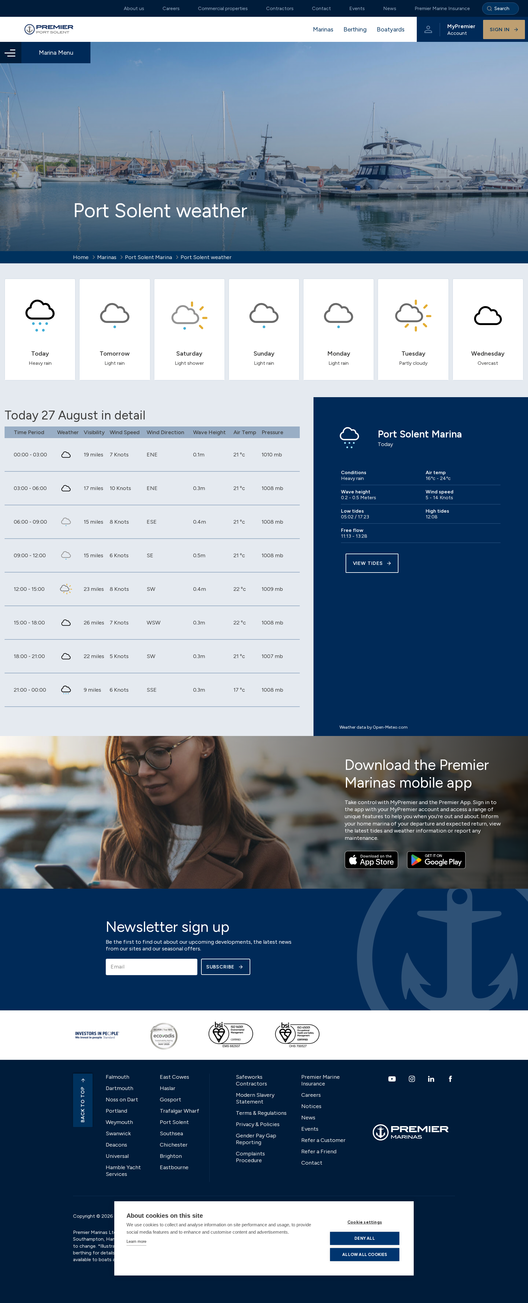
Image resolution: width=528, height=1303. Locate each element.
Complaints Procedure (250, 1157)
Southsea (171, 1133)
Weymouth (119, 1122)
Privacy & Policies (258, 1124)
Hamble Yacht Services (123, 1170)
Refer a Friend (318, 1151)
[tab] (40, 329)
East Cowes (174, 1077)
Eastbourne (174, 1167)
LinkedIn (432, 1079)
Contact (321, 8)
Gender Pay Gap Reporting (256, 1139)
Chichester (174, 1144)
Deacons (116, 1144)
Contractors (280, 8)
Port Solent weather (206, 257)
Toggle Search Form (500, 8)
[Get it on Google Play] (436, 860)
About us (134, 8)
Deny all (364, 1238)
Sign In (500, 29)
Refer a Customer (323, 1140)
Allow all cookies (364, 1254)
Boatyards (391, 29)
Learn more (136, 1241)
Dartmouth (119, 1088)
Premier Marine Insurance (442, 8)
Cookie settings (364, 1222)
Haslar (167, 1088)
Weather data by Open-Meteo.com (373, 727)
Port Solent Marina (148, 257)
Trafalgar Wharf (179, 1110)
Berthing (355, 29)
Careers (171, 8)
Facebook (451, 1079)
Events (357, 8)
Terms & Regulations (261, 1113)
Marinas (323, 29)
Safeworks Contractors (251, 1080)
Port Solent (174, 1122)
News (389, 8)
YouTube (392, 1079)
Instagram (412, 1079)
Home (81, 257)
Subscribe (220, 967)
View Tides (368, 563)
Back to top (83, 1105)
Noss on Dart (122, 1099)
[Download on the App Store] (371, 860)
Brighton (171, 1156)
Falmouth (117, 1077)
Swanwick (118, 1133)
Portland (116, 1110)
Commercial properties (223, 8)
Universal (117, 1156)
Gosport (170, 1099)
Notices (311, 1106)
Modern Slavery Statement (255, 1098)
